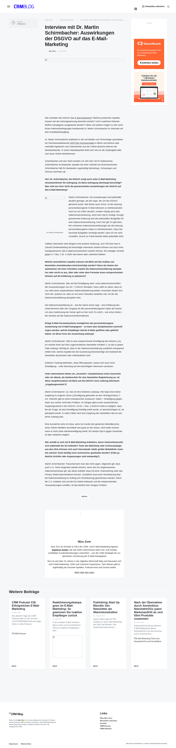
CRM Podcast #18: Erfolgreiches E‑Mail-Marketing (26, 606)
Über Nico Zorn (106, 718)
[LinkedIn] (135, 4)
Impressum (13, 744)
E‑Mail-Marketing (83, 118)
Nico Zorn (84, 541)
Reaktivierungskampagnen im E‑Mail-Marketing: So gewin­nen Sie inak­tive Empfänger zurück (67, 609)
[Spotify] (135, 6)
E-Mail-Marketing (67, 20)
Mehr (14, 666)
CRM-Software (106, 728)
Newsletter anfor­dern (108, 721)
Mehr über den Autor (84, 572)
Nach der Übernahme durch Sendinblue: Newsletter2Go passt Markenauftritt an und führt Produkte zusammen (148, 610)
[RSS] (165, 718)
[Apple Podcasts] (135, 9)
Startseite (49, 20)
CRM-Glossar (105, 726)
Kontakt (103, 723)
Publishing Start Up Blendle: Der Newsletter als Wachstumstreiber (106, 607)
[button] (8, 6)
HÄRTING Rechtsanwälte (82, 143)
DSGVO (84, 496)
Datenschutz (26, 744)
